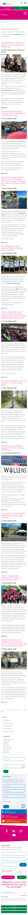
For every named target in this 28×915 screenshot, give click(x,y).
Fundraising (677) (7, 739)
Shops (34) (6, 745)
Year (4, 763)
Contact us (21, 877)
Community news (7, 723)
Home (2, 22)
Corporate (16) (7, 747)
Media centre (6, 720)
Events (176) (6, 741)
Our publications (7, 728)
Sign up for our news (8, 731)
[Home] (7, 4)
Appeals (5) (6, 752)
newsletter (17, 34)
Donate (7, 8)
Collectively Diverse (7, 90)
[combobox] (14, 766)
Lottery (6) (6, 750)
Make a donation (8, 877)
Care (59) (5, 743)
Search (5, 756)
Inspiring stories (7, 726)
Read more (4, 107)
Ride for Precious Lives (13, 283)
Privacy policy (23, 895)
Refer (21, 8)
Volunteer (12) (7, 748)
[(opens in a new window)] (7, 831)
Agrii (17, 289)
